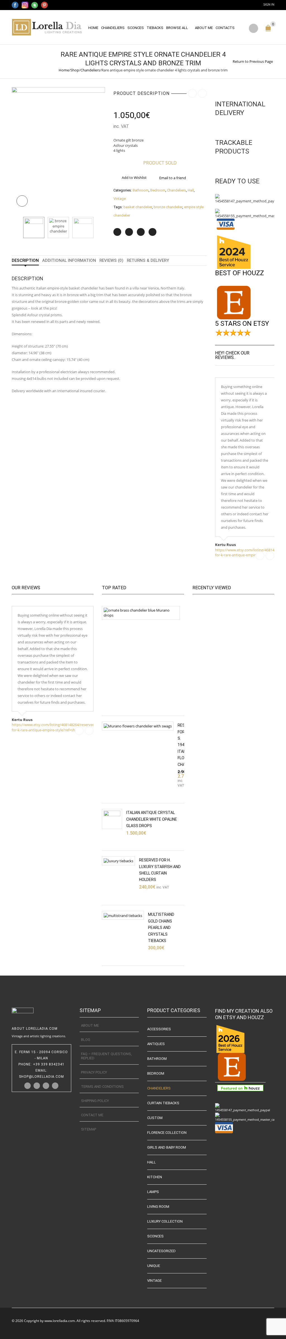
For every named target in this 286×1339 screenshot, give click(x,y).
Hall (191, 190)
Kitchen (154, 1177)
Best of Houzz (239, 273)
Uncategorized (161, 1251)
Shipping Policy (95, 1101)
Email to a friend (172, 177)
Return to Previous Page (253, 61)
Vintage (119, 199)
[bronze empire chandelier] (58, 227)
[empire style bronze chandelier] (58, 149)
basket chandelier (137, 207)
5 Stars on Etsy (242, 323)
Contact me (92, 1115)
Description (25, 260)
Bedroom (157, 190)
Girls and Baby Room (166, 1147)
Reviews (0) (111, 260)
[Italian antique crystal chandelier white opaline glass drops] (112, 819)
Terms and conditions (102, 1086)
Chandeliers (113, 28)
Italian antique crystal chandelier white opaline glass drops (151, 819)
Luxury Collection (165, 1221)
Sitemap (88, 1129)
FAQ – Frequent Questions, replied (106, 1056)
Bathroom (141, 190)
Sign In (268, 4)
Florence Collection (167, 1132)
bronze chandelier (168, 207)
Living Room (158, 1206)
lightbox (22, 201)
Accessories (159, 1029)
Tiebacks (155, 28)
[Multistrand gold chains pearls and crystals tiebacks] (123, 915)
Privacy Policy (94, 1072)
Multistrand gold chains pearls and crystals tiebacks (161, 927)
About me (204, 28)
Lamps (153, 1192)
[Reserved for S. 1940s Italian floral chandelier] (137, 726)
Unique (153, 1266)
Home (93, 28)
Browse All (177, 28)
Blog (85, 1040)
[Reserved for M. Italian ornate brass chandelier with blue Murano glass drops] (141, 613)
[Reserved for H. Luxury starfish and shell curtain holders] (118, 860)
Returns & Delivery (148, 260)
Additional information (69, 260)
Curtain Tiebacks (163, 1103)
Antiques (156, 1044)
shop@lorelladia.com (41, 1077)
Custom (155, 1118)
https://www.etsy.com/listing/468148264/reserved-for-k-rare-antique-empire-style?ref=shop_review (54, 727)
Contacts (225, 28)
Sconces (135, 28)
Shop (74, 70)
